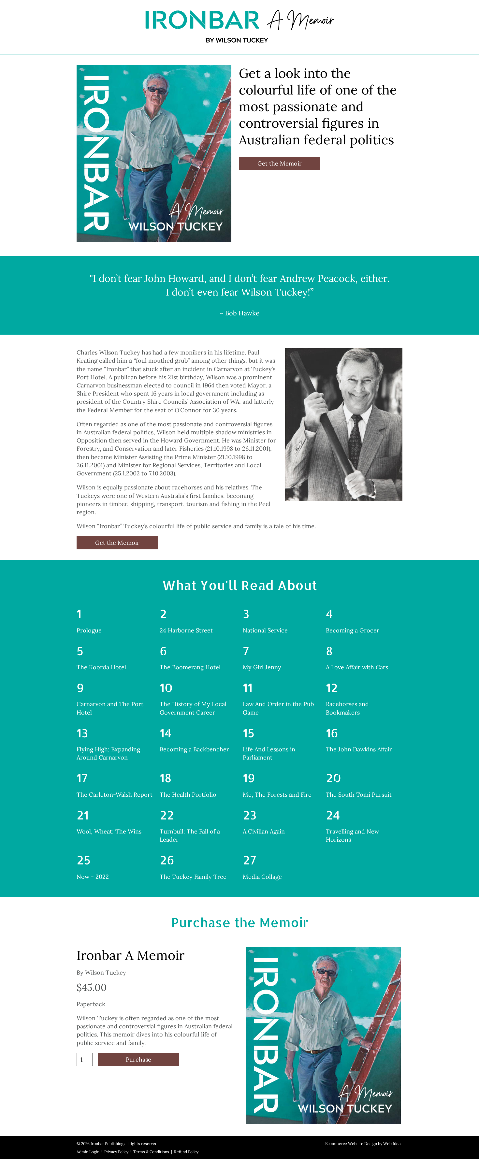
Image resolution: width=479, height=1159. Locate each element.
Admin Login (88, 1151)
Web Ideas (392, 1143)
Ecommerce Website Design (351, 1143)
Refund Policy (186, 1151)
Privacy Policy (116, 1151)
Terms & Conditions (151, 1151)
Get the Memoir (279, 163)
